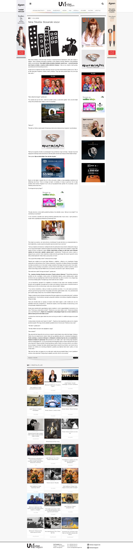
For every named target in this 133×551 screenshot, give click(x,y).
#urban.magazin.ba (94, 544)
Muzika (64, 10)
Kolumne (83, 10)
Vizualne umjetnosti (38, 10)
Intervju (76, 10)
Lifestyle (97, 10)
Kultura (90, 10)
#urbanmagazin (93, 547)
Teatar (49, 10)
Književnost (56, 10)
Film (70, 10)
